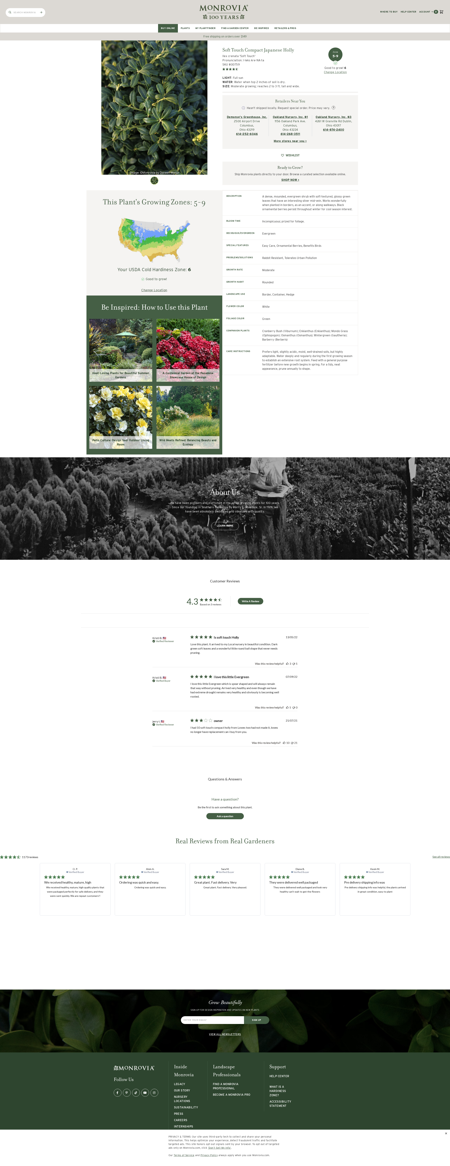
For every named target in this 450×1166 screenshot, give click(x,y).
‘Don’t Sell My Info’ (219, 1147)
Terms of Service (184, 1155)
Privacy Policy (209, 1155)
